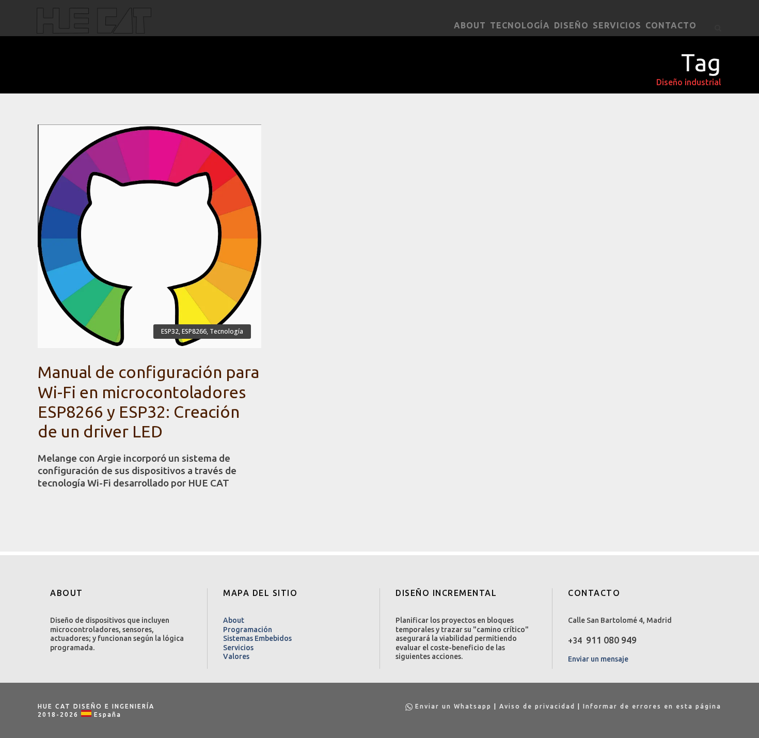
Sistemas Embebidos (257, 638)
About (470, 25)
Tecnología (520, 25)
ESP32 (170, 331)
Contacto (671, 25)
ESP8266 (194, 331)
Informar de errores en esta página (652, 706)
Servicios (617, 25)
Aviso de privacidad (537, 706)
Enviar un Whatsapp (453, 706)
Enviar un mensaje (598, 659)
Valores (236, 656)
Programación (247, 629)
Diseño (571, 25)
